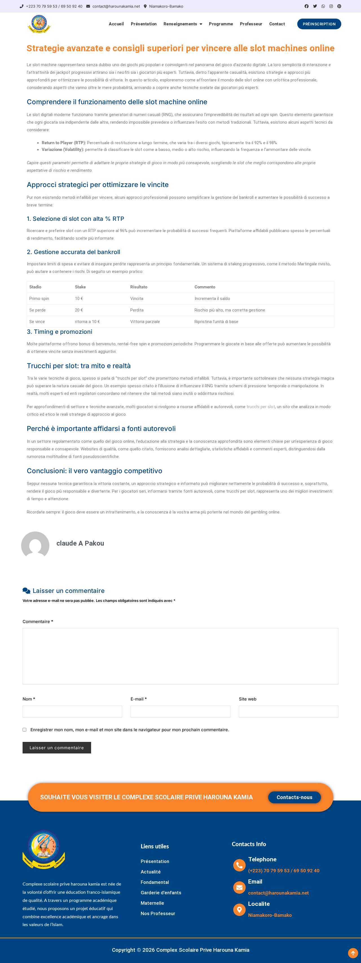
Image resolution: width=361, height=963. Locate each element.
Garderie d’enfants (161, 892)
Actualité (151, 872)
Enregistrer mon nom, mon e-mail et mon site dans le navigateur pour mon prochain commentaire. (129, 729)
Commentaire (38, 621)
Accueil (116, 23)
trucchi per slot (260, 406)
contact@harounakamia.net (115, 6)
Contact (277, 23)
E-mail (139, 699)
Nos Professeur (158, 913)
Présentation (144, 23)
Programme (221, 23)
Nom (29, 699)
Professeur (251, 23)
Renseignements (180, 23)
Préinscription (319, 24)
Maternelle (152, 903)
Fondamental (155, 882)
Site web (247, 699)
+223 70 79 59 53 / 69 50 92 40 (53, 6)
